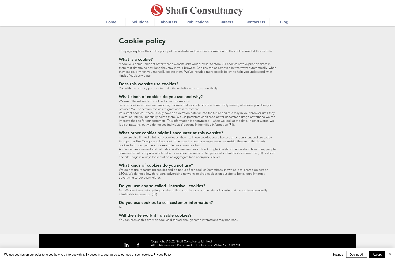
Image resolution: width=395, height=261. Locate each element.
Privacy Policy (163, 254)
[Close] (390, 254)
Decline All (356, 254)
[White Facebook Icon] (138, 245)
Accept (377, 254)
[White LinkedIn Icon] (126, 245)
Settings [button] (337, 254)
